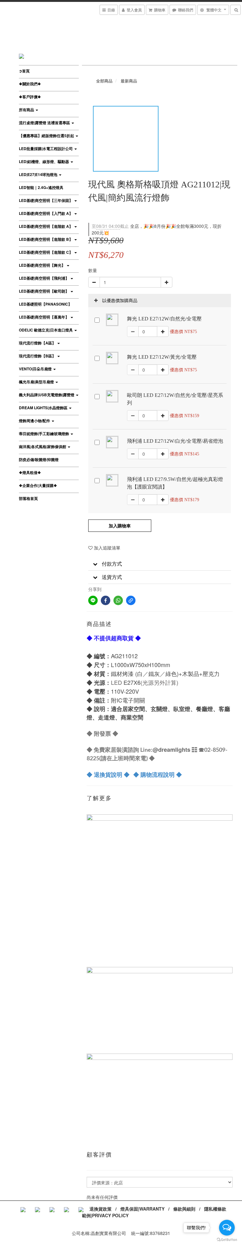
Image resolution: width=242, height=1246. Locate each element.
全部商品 (104, 81)
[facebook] (105, 600)
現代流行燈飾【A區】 (38, 343)
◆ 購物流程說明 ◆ (157, 774)
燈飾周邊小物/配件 (35, 420)
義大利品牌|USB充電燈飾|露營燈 (47, 395)
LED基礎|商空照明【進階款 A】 (46, 226)
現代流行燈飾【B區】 (38, 356)
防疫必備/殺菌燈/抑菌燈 (39, 459)
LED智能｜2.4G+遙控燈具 (41, 187)
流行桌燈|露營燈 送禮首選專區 (45, 122)
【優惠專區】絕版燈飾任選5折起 (47, 135)
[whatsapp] (118, 600)
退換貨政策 (100, 1209)
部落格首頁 (28, 498)
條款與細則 (184, 1209)
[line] (93, 600)
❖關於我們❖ (30, 84)
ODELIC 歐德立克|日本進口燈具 (46, 330)
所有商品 (27, 109)
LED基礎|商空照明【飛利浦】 (44, 278)
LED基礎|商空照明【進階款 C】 (46, 252)
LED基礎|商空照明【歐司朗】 (44, 291)
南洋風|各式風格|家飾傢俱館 (43, 446)
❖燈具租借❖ (30, 472)
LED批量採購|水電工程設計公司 (46, 148)
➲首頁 (24, 71)
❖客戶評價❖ (30, 97)
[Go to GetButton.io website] (227, 1240)
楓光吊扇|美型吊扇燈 (37, 382)
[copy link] (130, 600)
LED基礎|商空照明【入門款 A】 (46, 213)
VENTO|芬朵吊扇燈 (36, 369)
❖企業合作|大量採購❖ (38, 485)
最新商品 (129, 81)
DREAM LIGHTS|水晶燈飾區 (43, 407)
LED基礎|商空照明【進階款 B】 (46, 239)
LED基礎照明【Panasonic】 (45, 304)
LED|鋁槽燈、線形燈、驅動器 (44, 161)
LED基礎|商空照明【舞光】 (42, 265)
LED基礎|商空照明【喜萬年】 (44, 317)
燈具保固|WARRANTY (142, 1209)
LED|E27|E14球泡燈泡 (38, 174)
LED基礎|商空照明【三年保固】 (46, 200)
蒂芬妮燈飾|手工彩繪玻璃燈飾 (44, 433)
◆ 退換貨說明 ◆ (108, 774)
